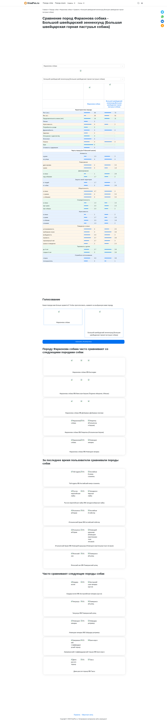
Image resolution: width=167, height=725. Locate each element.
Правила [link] (77, 715)
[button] (84, 366)
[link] (84, 366)
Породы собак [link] (48, 3)
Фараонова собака (93, 104)
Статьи (80, 3)
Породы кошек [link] (60, 3)
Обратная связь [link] (87, 715)
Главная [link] (45, 9)
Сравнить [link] (77, 9)
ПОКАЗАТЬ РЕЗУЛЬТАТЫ (83, 342)
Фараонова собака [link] (66, 9)
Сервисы (70, 3)
